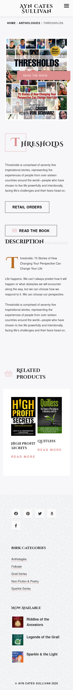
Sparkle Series (21, 588)
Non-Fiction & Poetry (25, 581)
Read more (23, 456)
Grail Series (19, 573)
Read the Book (34, 230)
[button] (66, 6)
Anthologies (29, 23)
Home (11, 23)
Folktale (16, 566)
